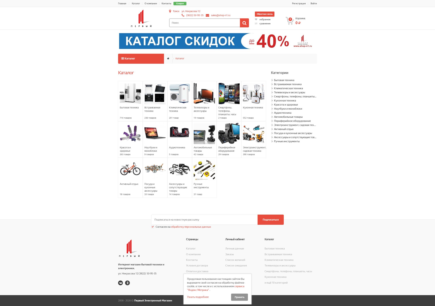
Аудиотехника (282, 112)
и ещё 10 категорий (276, 282)
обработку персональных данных (190, 226)
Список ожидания (236, 265)
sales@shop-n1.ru (220, 15)
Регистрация (299, 3)
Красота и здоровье (286, 104)
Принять (239, 297)
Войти (314, 3)
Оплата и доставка (197, 271)
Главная (122, 3)
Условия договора (197, 265)
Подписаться (271, 219)
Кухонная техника (285, 100)
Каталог (136, 3)
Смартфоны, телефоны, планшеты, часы (295, 96)
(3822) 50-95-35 (195, 15)
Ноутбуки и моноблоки (288, 108)
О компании (151, 3)
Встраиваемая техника (288, 84)
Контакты (166, 3)
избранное (265, 19)
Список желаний (235, 259)
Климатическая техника (288, 88)
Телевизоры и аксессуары (289, 92)
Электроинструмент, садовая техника (295, 125)
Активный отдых (284, 129)
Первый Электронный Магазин (153, 300)
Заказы (229, 254)
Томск (176, 11)
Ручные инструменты (287, 141)
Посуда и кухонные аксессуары (293, 133)
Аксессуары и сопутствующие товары (295, 137)
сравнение (265, 23)
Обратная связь (265, 14)
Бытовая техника (284, 80)
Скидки (180, 3)
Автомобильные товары (288, 116)
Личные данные (234, 248)
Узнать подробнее (198, 297)
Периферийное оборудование (292, 121)
